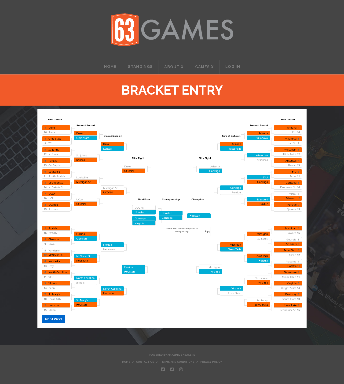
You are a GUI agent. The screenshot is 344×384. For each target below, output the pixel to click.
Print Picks (53, 319)
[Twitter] (172, 369)
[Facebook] (163, 369)
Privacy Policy (211, 361)
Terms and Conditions (177, 361)
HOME (126, 361)
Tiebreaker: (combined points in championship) (182, 230)
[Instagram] (181, 369)
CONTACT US (145, 361)
